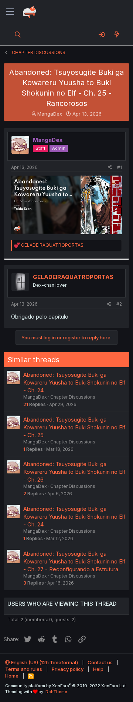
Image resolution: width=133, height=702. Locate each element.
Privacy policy (67, 669)
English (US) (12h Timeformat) (44, 662)
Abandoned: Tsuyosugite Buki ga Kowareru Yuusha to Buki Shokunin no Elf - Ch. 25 (74, 427)
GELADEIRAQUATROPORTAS (73, 276)
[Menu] (10, 12)
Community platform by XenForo (66, 685)
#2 (119, 304)
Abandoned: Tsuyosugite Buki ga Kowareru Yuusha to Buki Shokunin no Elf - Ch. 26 (74, 471)
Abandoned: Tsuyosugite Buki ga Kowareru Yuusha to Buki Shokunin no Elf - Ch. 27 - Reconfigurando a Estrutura (74, 561)
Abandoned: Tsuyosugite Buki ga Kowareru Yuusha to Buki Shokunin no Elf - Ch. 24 (74, 382)
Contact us (100, 662)
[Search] (17, 34)
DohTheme (56, 691)
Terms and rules (23, 669)
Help (98, 669)
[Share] (110, 167)
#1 (119, 167)
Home (11, 676)
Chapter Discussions (72, 397)
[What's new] (116, 34)
